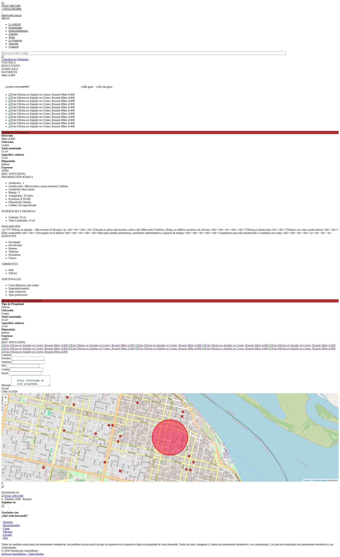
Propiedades (15, 27)
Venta (11, 37)
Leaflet (307, 480)
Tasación (13, 43)
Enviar (5, 388)
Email (4, 373)
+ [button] (6, 397)
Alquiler (13, 34)
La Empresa (15, 40)
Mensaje (6, 385)
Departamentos (11, 525)
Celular (5, 369)
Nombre (6, 358)
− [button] (6, 402)
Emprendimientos (18, 30)
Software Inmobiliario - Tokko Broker (22, 553)
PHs (5, 537)
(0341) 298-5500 (13, 495)
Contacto (13, 46)
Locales (7, 534)
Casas (6, 528)
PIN (3, 365)
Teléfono (6, 361)
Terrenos (8, 522)
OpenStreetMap (320, 480)
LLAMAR (14, 24)
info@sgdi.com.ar (11, 15)
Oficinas (7, 531)
